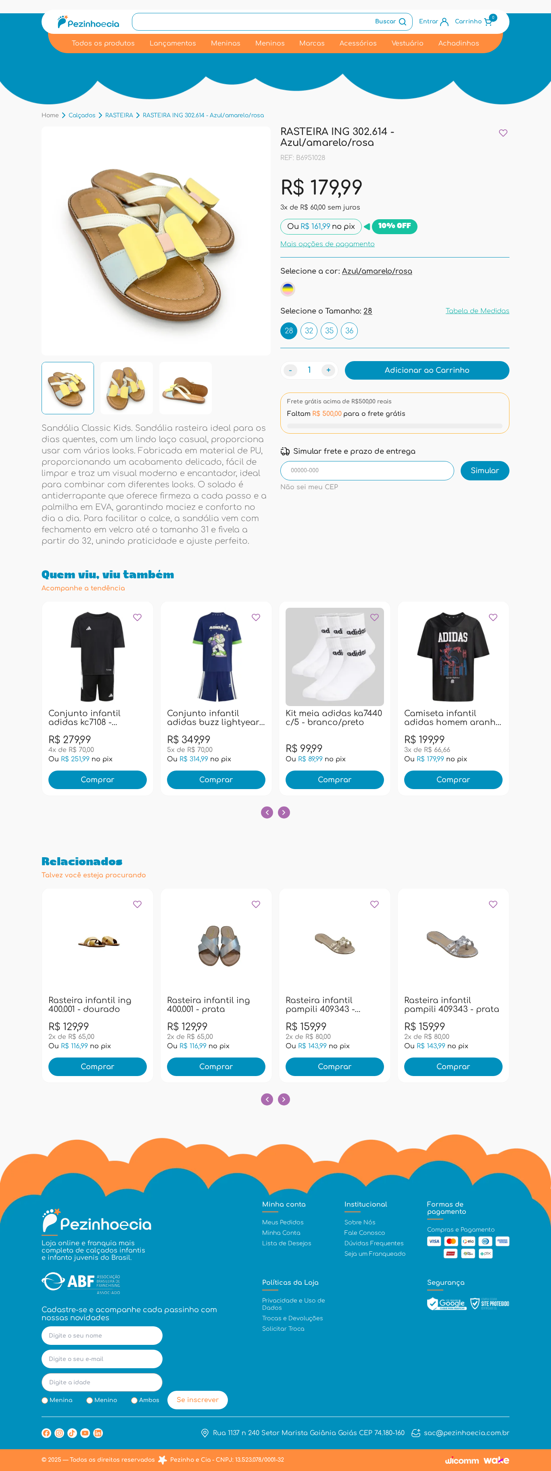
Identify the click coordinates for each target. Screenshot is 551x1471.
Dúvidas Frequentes (374, 1243)
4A (199, 717)
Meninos (270, 43)
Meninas (225, 43)
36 (349, 331)
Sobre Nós (360, 1223)
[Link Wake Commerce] (496, 1460)
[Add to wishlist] (503, 133)
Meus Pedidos (283, 1223)
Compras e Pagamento (461, 1230)
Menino (105, 1400)
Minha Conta (281, 1233)
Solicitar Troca (283, 1329)
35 (329, 331)
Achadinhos (458, 43)
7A (234, 717)
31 (361, 717)
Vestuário (408, 43)
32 (309, 331)
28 (289, 331)
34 (139, 1004)
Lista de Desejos (286, 1243)
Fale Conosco (364, 1233)
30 (69, 1004)
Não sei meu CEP (309, 487)
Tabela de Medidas (477, 311)
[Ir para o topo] (528, 1421)
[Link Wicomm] (462, 1460)
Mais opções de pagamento (327, 244)
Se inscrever (198, 1400)
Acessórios (358, 43)
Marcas (312, 43)
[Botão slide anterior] (267, 812)
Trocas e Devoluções (292, 1318)
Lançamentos (173, 43)
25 (326, 717)
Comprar (98, 780)
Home (50, 115)
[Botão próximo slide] (284, 812)
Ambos (149, 1400)
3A (182, 717)
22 (309, 717)
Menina (61, 1400)
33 (121, 1004)
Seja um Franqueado (375, 1254)
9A (251, 717)
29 (52, 1004)
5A (216, 717)
